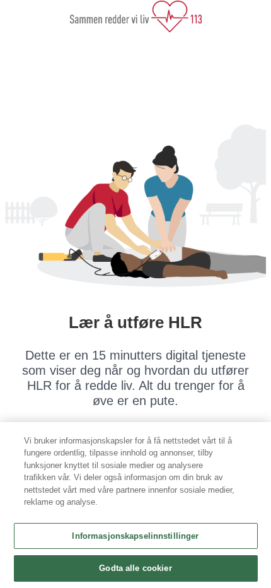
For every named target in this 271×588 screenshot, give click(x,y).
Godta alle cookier (135, 568)
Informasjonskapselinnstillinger (135, 536)
